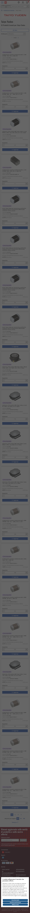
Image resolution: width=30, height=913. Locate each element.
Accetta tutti (15, 900)
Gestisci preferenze (15, 902)
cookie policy (24, 895)
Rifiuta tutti (15, 904)
